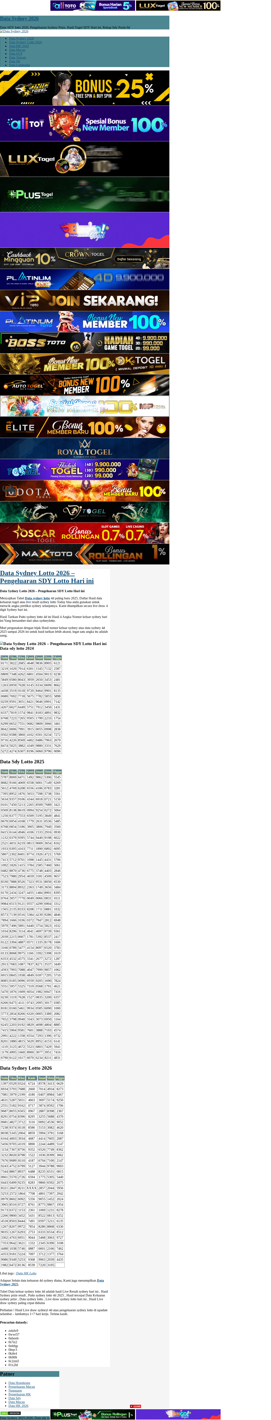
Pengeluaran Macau (21, 1386)
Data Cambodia (19, 65)
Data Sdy (14, 1398)
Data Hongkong (19, 1383)
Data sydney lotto (37, 598)
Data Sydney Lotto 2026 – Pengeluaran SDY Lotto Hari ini (47, 577)
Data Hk (14, 61)
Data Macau (17, 50)
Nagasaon (15, 1390)
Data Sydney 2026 (19, 18)
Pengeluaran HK (19, 1394)
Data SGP (15, 53)
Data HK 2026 (19, 46)
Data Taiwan (17, 57)
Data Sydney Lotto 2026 (25, 42)
